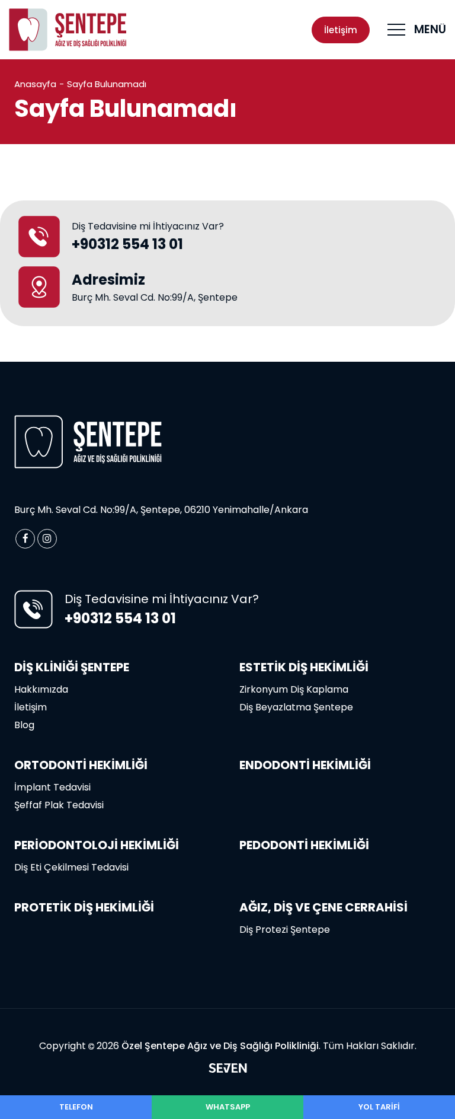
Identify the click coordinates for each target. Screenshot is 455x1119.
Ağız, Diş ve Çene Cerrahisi (323, 907)
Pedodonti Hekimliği (304, 845)
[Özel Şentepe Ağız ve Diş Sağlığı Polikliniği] (68, 29)
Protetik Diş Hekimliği (84, 907)
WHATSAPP (228, 1106)
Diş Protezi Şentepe (284, 929)
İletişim (340, 30)
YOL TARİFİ (379, 1106)
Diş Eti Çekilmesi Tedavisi (71, 867)
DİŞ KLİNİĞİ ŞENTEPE (71, 667)
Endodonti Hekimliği (305, 765)
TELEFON (76, 1106)
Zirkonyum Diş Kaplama (293, 689)
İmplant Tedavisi (52, 787)
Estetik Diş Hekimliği (304, 667)
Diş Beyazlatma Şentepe (296, 707)
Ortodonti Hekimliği (81, 765)
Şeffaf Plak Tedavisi (59, 805)
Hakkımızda (41, 689)
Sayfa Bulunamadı (106, 84)
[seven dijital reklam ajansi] (228, 1070)
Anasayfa (35, 84)
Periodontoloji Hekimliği (96, 845)
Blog (24, 725)
